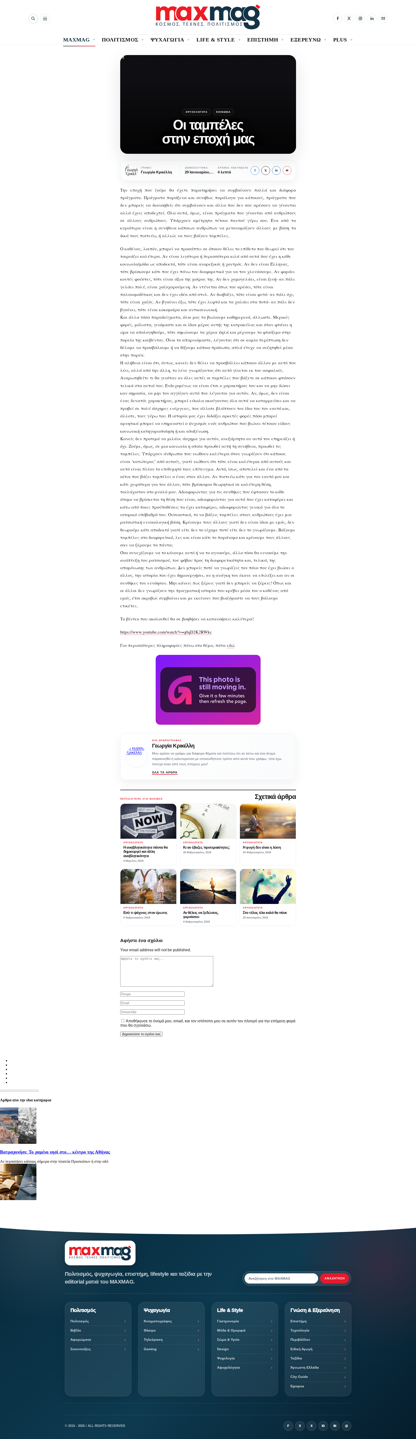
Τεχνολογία (299, 1330)
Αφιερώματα (80, 1339)
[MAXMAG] (208, 16)
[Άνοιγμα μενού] (45, 18)
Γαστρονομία (228, 1321)
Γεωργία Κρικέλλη (173, 746)
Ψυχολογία (226, 1358)
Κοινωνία (223, 112)
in (276, 170)
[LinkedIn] (371, 18)
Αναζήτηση (334, 1278)
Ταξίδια (296, 1358)
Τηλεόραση (153, 1339)
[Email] (383, 18)
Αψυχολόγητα (196, 112)
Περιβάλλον (300, 1339)
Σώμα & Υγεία (228, 1339)
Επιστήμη (298, 1321)
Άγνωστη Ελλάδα (304, 1367)
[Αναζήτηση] (33, 18)
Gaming (150, 1349)
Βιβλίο (75, 1330)
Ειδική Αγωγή (301, 1349)
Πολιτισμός (79, 1321)
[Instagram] (360, 18)
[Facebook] (337, 18)
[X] (349, 18)
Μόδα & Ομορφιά (231, 1330)
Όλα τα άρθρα (165, 772)
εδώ (230, 645)
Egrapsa (297, 1386)
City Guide (299, 1377)
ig (323, 1426)
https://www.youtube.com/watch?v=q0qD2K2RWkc (166, 632)
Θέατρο (150, 1330)
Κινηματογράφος (158, 1321)
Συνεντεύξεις (80, 1349)
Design (223, 1349)
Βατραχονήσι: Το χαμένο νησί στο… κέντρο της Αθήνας (55, 1151)
